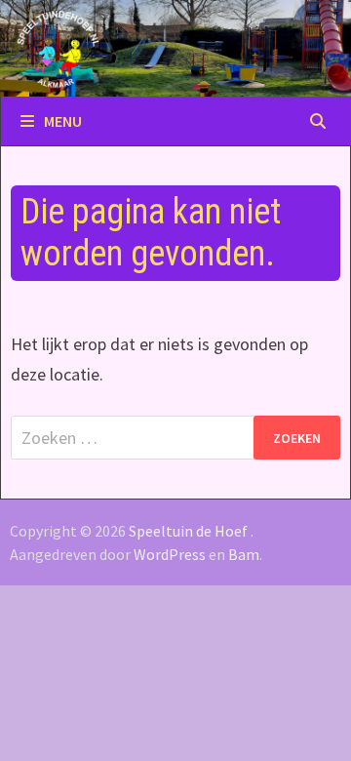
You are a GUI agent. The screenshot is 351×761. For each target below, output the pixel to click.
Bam (243, 554)
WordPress (170, 554)
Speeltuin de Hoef (188, 531)
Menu (63, 121)
